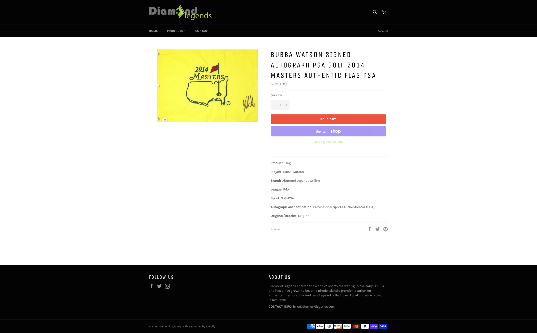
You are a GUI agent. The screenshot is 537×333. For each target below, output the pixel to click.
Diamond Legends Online (174, 326)
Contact (202, 31)
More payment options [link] (328, 142)
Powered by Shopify (203, 326)
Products (175, 31)
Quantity (276, 95)
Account (383, 30)
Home (153, 31)
